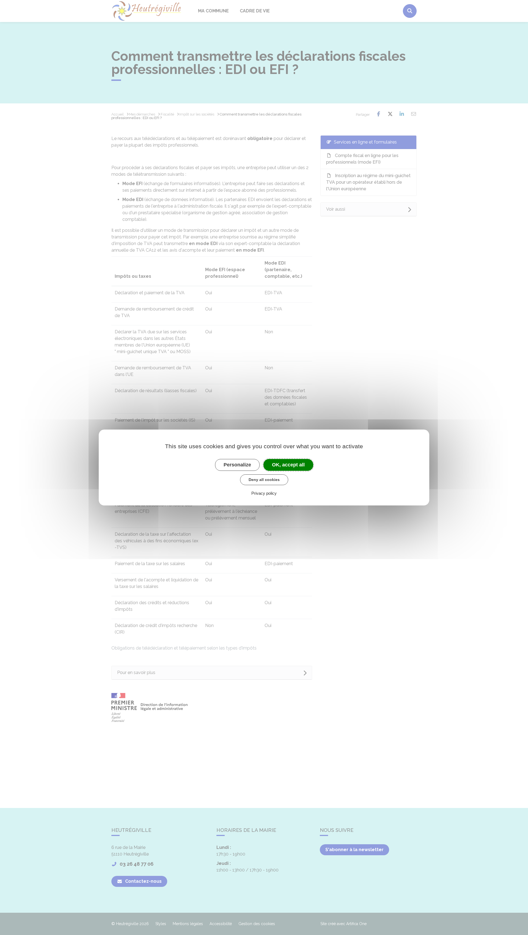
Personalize (237, 465)
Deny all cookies (264, 479)
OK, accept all (288, 465)
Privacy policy (264, 493)
